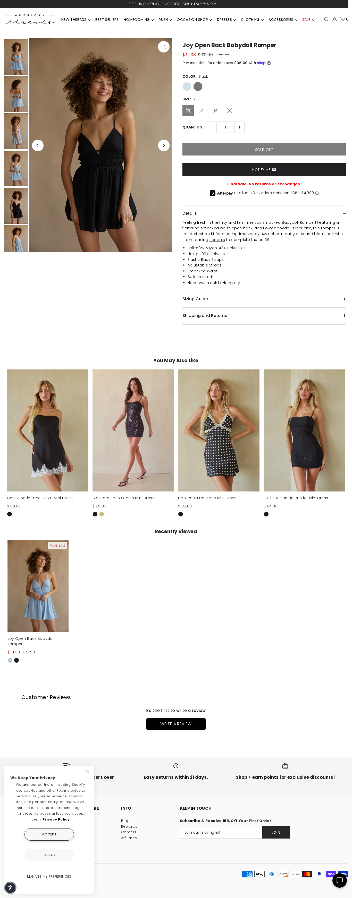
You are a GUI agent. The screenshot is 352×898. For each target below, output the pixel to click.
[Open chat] (339, 880)
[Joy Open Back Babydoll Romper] (38, 586)
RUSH (163, 19)
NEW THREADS (74, 19)
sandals (217, 239)
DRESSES (224, 19)
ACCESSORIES (281, 19)
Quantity (192, 127)
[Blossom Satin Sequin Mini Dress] (133, 430)
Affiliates (129, 838)
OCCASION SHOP (192, 19)
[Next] (164, 145)
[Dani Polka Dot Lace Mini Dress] (218, 430)
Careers (128, 832)
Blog (125, 820)
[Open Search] (326, 19)
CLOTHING (250, 19)
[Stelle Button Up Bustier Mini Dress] (304, 430)
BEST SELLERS (107, 19)
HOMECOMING (137, 19)
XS (188, 110)
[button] (10, 888)
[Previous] (38, 145)
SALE (306, 19)
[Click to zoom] (164, 47)
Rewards (129, 826)
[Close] (88, 772)
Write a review (176, 724)
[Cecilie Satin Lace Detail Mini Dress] (47, 430)
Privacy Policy (56, 819)
